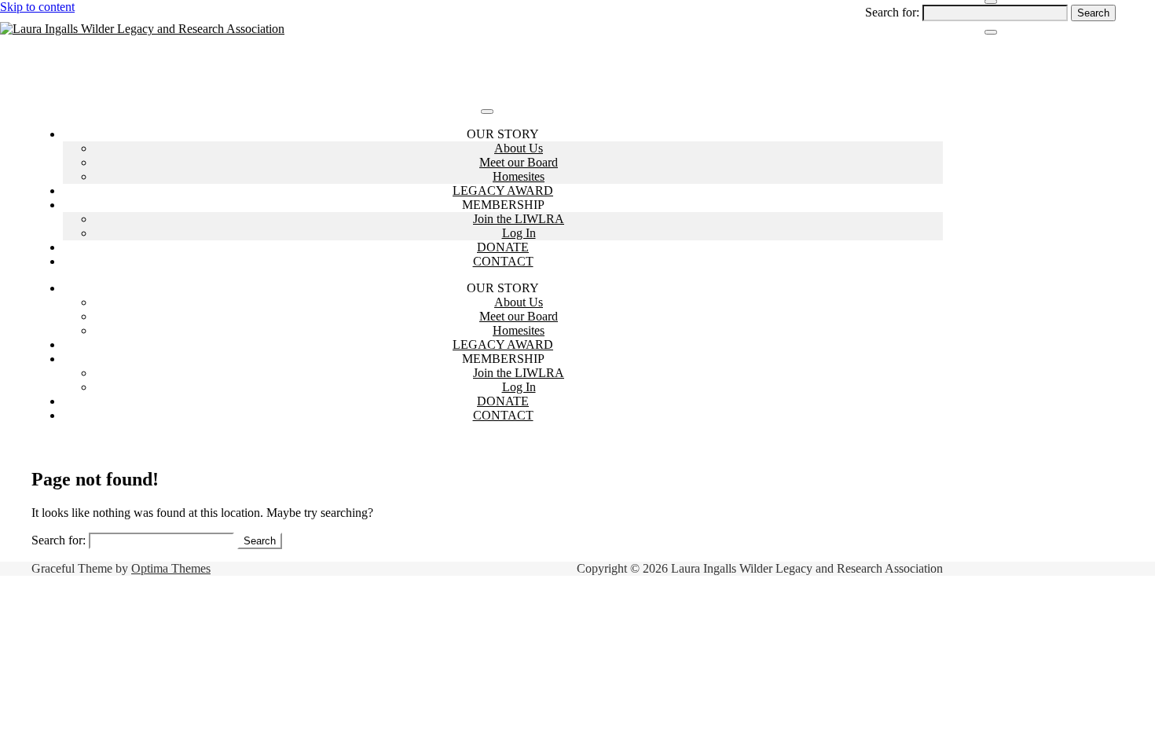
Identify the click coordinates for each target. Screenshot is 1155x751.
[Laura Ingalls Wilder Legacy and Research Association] (142, 28)
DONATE (503, 247)
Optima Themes (171, 568)
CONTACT (503, 261)
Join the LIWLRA (518, 218)
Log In (519, 233)
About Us (518, 148)
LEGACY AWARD (503, 190)
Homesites (518, 176)
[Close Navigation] (990, 32)
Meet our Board (518, 162)
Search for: (892, 12)
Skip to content (37, 6)
